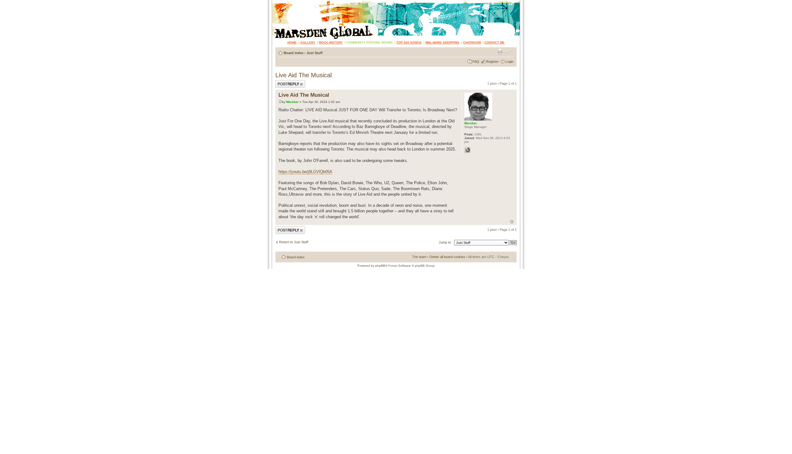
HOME (292, 42)
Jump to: (445, 242)
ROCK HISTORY (331, 42)
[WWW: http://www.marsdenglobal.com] (467, 150)
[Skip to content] (396, 19)
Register (492, 61)
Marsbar (292, 102)
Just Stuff (315, 53)
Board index (293, 53)
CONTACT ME (494, 42)
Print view (499, 51)
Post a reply (284, 82)
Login (510, 61)
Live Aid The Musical (303, 75)
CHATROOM (472, 42)
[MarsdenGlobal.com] (277, 2)
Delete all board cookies (447, 257)
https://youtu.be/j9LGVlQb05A (305, 171)
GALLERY (307, 42)
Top (512, 221)
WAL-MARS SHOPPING (442, 42)
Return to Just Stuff (293, 242)
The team (419, 257)
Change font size (507, 51)
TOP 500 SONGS (409, 42)
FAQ (475, 61)
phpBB (380, 265)
